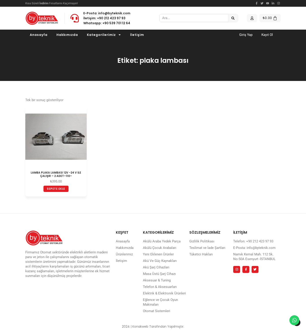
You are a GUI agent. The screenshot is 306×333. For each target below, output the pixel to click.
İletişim (137, 35)
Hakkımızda (67, 35)
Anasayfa (38, 35)
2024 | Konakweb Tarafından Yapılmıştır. (153, 326)
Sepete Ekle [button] (56, 189)
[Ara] (233, 18)
